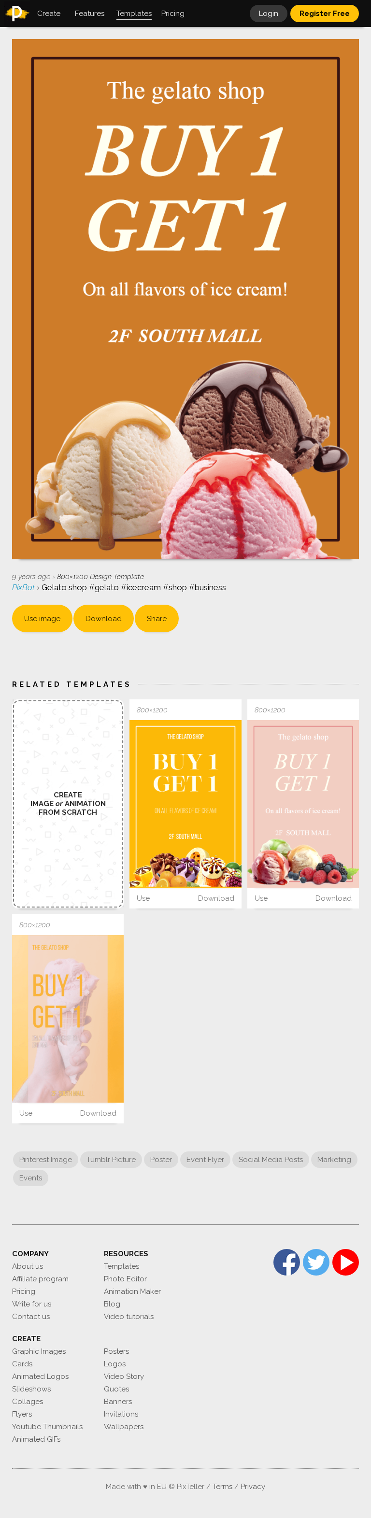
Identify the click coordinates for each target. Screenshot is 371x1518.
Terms (222, 1486)
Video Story (124, 1376)
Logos (115, 1364)
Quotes (116, 1389)
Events (30, 1178)
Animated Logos (40, 1376)
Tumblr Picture (111, 1159)
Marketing (334, 1159)
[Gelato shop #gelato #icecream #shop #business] (185, 804)
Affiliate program (40, 1279)
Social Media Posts (271, 1159)
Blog (112, 1304)
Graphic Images (39, 1351)
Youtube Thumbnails (47, 1426)
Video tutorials (129, 1316)
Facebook (286, 1262)
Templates (121, 1266)
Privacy (253, 1486)
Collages (27, 1401)
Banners (118, 1401)
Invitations (121, 1414)
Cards (22, 1364)
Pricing (23, 1291)
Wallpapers (123, 1426)
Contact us (31, 1316)
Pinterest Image (45, 1159)
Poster (161, 1159)
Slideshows (31, 1389)
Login (268, 13)
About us (27, 1266)
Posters (116, 1351)
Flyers (22, 1414)
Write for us (31, 1304)
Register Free (325, 13)
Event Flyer (205, 1159)
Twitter (316, 1262)
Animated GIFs (36, 1439)
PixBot (24, 587)
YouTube (345, 1262)
